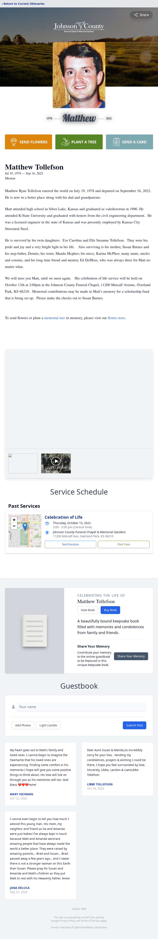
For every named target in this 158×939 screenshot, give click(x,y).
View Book (88, 610)
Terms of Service (90, 921)
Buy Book (110, 610)
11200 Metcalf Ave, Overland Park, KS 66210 (83, 536)
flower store (116, 317)
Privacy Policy (67, 921)
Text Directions (70, 544)
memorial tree (54, 317)
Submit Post (134, 725)
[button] (25, 526)
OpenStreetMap (83, 927)
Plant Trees (123, 544)
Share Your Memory (131, 656)
